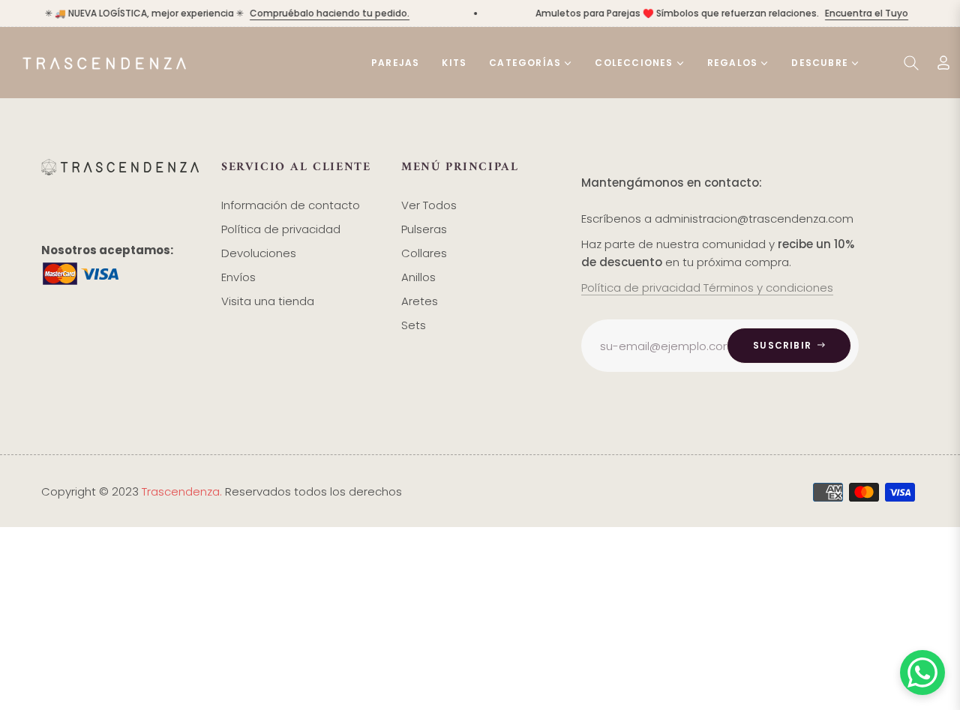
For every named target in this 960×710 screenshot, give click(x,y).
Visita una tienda (267, 301)
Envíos (238, 277)
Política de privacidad (280, 229)
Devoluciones (258, 253)
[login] (943, 62)
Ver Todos (429, 205)
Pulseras (424, 229)
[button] (911, 63)
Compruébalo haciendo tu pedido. (324, 13)
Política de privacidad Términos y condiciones (707, 287)
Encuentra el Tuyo (861, 13)
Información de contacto (290, 205)
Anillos (418, 277)
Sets (413, 325)
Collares (424, 253)
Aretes (419, 301)
